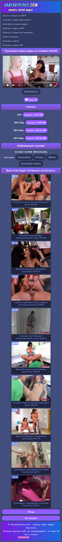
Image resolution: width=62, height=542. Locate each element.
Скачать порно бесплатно (17, 20)
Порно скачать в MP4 (14, 15)
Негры (39, 157)
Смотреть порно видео (15, 24)
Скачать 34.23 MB (33, 115)
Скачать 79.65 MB (36, 122)
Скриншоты (31, 91)
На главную (31, 518)
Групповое (24, 157)
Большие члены (31, 163)
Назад (31, 512)
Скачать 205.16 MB (36, 138)
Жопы (52, 157)
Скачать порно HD (13, 45)
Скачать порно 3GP (13, 28)
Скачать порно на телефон (18, 32)
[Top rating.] (23, 538)
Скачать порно (11, 41)
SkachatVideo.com (20, 524)
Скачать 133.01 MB (36, 130)
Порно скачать (11, 36)
